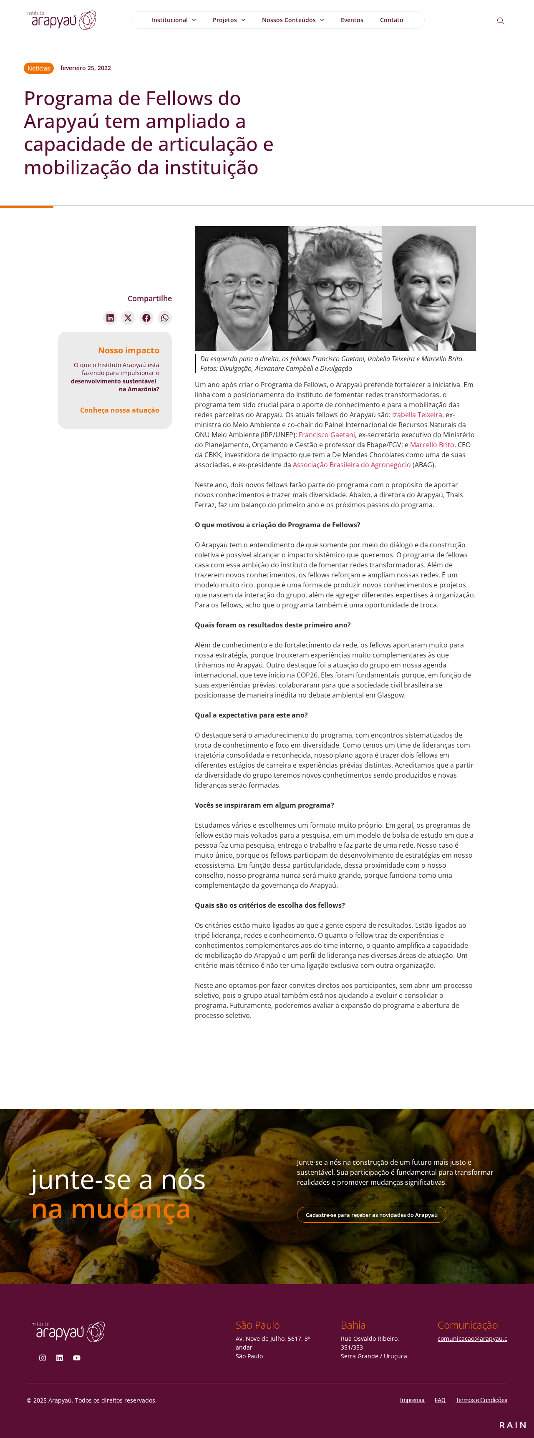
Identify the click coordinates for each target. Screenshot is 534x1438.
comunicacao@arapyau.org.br (479, 1338)
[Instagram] (42, 1357)
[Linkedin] (59, 1357)
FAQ (440, 1400)
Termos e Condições (481, 1400)
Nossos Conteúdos (289, 20)
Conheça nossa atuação (119, 410)
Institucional (170, 20)
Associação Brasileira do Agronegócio (352, 464)
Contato (391, 20)
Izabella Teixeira (417, 414)
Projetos (225, 20)
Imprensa (412, 1400)
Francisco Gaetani (327, 434)
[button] (110, 318)
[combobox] (507, 21)
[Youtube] (76, 1357)
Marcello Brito (432, 444)
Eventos (352, 20)
